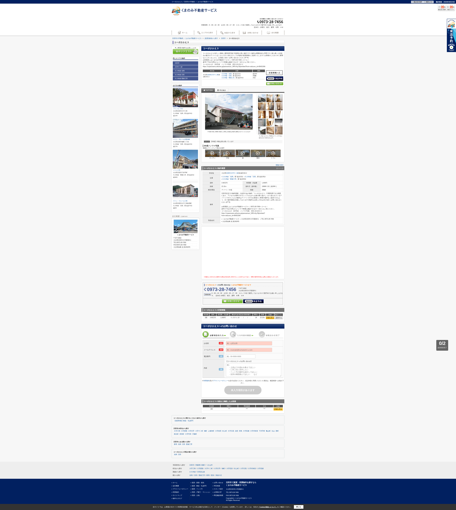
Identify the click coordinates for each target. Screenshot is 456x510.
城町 (205, 431)
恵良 (212, 475)
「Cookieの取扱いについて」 (267, 507)
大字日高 (231, 431)
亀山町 (268, 431)
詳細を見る (270, 318)
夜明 (175, 444)
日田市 (209, 75)
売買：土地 (196, 495)
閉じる (298, 507)
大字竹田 (188, 434)
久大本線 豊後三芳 (181, 78)
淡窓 (236, 431)
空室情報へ (274, 73)
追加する (279, 318)
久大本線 (224, 74)
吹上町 (224, 431)
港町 (277, 431)
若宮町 (182, 434)
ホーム (175, 483)
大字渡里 (184, 431)
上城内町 (211, 431)
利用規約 (207, 381)
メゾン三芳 (176, 170)
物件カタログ (177, 498)
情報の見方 (279, 165)
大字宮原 (229, 468)
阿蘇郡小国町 (200, 465)
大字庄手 (191, 431)
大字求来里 (254, 431)
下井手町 (262, 431)
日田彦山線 (201, 472)
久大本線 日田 (180, 75)
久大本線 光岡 (180, 71)
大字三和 (177, 431)
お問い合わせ (218, 483)
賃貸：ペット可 (197, 489)
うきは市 (209, 465)
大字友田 (218, 431)
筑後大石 (219, 475)
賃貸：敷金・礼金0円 (199, 486)
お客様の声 (218, 492)
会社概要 (176, 486)
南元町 (176, 434)
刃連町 (194, 434)
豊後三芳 (231, 78)
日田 (230, 76)
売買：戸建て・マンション (201, 492)
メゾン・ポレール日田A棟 (181, 139)
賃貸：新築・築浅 (198, 483)
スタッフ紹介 (218, 489)
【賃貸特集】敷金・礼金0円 (183, 421)
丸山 (273, 431)
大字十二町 (214, 75)
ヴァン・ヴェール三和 (180, 201)
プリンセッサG (178, 109)
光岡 (230, 74)
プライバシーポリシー (220, 381)
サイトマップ (177, 495)
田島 (240, 431)
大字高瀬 (246, 431)
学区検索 (217, 486)
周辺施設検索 (218, 495)
